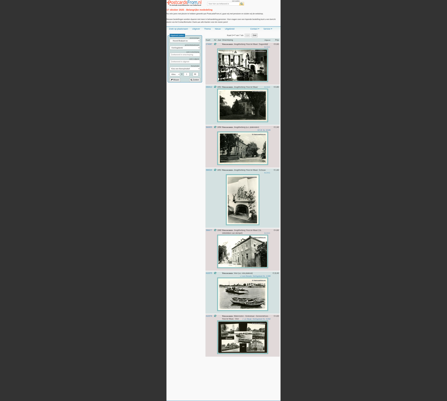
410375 (209, 273)
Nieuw (218, 29)
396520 (209, 170)
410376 (209, 316)
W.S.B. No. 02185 (264, 130)
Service (267, 29)
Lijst (247, 35)
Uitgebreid (229, 29)
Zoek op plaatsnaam (178, 29)
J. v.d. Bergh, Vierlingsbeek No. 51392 (256, 319)
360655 (209, 127)
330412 (209, 87)
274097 (209, 44)
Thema (207, 29)
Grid (254, 35)
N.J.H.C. (267, 47)
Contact (254, 29)
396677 (209, 230)
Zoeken (195, 80)
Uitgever (196, 29)
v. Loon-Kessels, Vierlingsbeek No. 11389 (255, 276)
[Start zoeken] (241, 3)
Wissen (176, 80)
